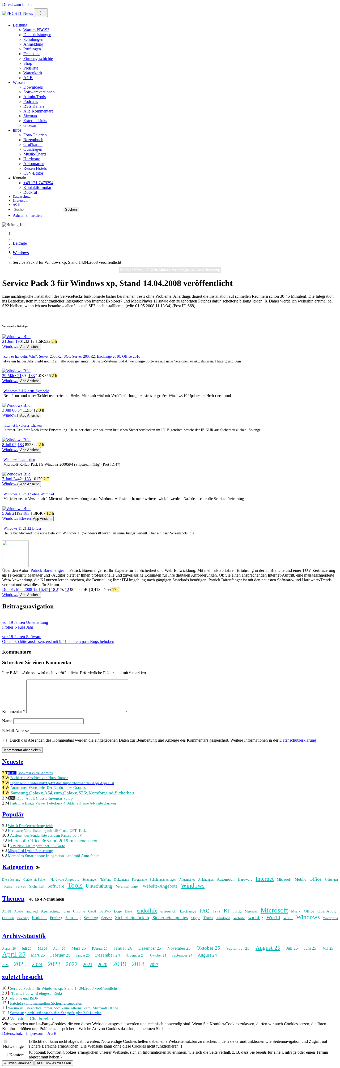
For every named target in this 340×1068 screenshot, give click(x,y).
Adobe (18, 911)
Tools (75, 885)
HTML (12, 773)
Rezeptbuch (33, 139)
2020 (102, 964)
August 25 (268, 947)
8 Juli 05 (9, 444)
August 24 (207, 955)
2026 (5, 965)
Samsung (73, 917)
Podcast (39, 917)
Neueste (12, 761)
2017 (154, 964)
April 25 (14, 954)
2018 (138, 964)
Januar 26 (123, 948)
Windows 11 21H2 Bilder (22, 528)
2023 (54, 964)
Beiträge (20, 243)
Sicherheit (36, 886)
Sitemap (30, 116)
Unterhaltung (99, 886)
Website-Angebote (160, 886)
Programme (139, 879)
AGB (28, 77)
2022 (72, 964)
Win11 (288, 918)
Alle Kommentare (38, 111)
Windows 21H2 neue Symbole (26, 391)
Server (20, 886)
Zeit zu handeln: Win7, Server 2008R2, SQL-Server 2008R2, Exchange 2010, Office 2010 (71, 356)
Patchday (23, 918)
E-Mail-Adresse (15, 730)
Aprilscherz (50, 911)
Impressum (20, 200)
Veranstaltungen (127, 886)
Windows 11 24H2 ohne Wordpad (28, 494)
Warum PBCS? (36, 30)
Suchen (71, 209)
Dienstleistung (11, 879)
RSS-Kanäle (33, 106)
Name (7, 721)
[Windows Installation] (16, 440)
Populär (13, 814)
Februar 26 (100, 948)
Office (315, 879)
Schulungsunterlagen (163, 879)
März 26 (78, 948)
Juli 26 (27, 948)
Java (216, 911)
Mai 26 (42, 948)
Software (56, 886)
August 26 (9, 948)
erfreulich (168, 911)
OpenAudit (326, 911)
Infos (17, 130)
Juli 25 (292, 948)
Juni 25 (310, 948)
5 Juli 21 (9, 513)
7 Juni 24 (10, 479)
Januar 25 (83, 955)
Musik (295, 911)
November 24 (135, 955)
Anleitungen (206, 879)
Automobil (226, 879)
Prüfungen (32, 49)
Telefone (105, 879)
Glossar (29, 125)
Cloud (92, 911)
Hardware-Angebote (64, 879)
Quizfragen (32, 149)
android (32, 911)
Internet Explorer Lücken (22, 425)
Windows (21, 252)
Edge (118, 911)
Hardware (31, 159)
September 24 (182, 955)
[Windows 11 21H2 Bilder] (16, 508)
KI (226, 911)
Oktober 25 (208, 948)
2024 (37, 964)
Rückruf (30, 192)
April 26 (59, 948)
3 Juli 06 (9, 410)
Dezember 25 (149, 948)
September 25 (237, 948)
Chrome (79, 911)
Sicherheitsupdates (170, 917)
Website (239, 918)
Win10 (273, 917)
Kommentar (13, 711)
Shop (27, 63)
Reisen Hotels (35, 168)
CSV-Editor (33, 173)
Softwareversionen (39, 92)
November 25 (179, 948)
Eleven (25, 518)
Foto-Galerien (35, 135)
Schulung (91, 918)
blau (66, 911)
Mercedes (251, 911)
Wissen (19, 82)
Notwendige (13, 1046)
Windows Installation (19, 460)
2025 (20, 964)
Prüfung (56, 918)
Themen (13, 898)
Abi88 (6, 911)
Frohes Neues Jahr (25, 624)
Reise (8, 886)
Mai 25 (327, 948)
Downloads (33, 87)
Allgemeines (187, 879)
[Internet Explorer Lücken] (16, 405)
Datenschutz (22, 196)
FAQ (204, 911)
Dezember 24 (107, 955)
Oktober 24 (158, 955)
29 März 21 (12, 375)
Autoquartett (33, 163)
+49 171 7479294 (38, 182)
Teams (208, 918)
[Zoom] (15, 565)
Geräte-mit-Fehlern (35, 879)
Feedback (31, 53)
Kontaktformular (37, 187)
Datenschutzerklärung (297, 740)
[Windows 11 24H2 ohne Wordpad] (16, 474)
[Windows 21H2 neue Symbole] (16, 371)
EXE (12, 798)
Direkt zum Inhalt (17, 4)
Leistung (20, 25)
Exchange (188, 911)
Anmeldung (33, 44)
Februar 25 (60, 955)
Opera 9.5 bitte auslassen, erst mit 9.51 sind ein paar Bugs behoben (58, 639)
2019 (119, 964)
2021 (87, 964)
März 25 (38, 955)
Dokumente (121, 879)
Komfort (16, 1055)
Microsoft (284, 879)
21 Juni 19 (11, 341)
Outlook (8, 918)
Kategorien (17, 866)
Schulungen (33, 39)
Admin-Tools (34, 96)
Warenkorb (32, 73)
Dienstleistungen (37, 34)
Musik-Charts (34, 154)
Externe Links (35, 120)
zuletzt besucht (22, 976)
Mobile (300, 879)
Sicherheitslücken (132, 917)
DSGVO (105, 911)
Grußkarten (32, 144)
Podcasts (30, 101)
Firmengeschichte (38, 58)
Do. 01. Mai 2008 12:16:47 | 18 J (30, 589)
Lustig (237, 911)
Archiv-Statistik (24, 935)
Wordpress (330, 918)
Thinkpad (223, 918)
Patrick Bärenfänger (47, 570)
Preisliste (30, 68)
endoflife (147, 910)
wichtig (255, 917)
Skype (195, 918)
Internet (265, 878)
